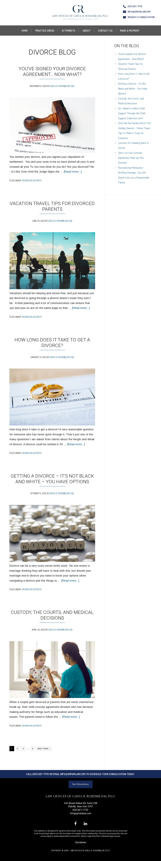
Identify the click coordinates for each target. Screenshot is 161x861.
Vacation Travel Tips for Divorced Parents (52, 206)
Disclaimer (80, 842)
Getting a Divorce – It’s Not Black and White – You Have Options (52, 478)
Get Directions (80, 784)
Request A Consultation (141, 17)
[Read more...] (73, 171)
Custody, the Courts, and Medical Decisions (52, 615)
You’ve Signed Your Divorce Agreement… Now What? (52, 71)
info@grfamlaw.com (139, 11)
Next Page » (44, 749)
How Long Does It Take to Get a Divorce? (52, 342)
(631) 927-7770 (135, 6)
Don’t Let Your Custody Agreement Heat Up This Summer (131, 157)
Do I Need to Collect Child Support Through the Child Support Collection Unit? (131, 113)
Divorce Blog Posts (32, 180)
